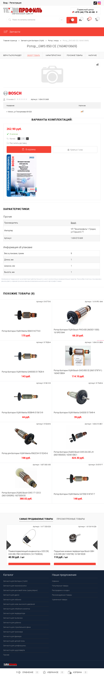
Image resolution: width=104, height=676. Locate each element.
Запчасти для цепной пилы (14, 641)
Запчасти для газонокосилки (15, 586)
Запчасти (14, 31)
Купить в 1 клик (76, 149)
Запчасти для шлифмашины (14, 646)
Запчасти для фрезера (12, 636)
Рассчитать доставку (18, 143)
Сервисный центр (86, 10)
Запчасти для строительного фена (17, 627)
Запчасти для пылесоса (12, 618)
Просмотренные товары (71, 518)
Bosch (73, 223)
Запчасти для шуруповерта (14, 650)
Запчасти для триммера (13, 632)
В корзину (31, 149)
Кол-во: (13, 138)
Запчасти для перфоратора (14, 613)
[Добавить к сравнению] (97, 64)
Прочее (6, 655)
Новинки (55, 581)
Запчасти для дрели (11, 595)
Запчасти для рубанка (12, 623)
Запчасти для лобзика (12, 600)
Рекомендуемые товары (62, 595)
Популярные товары (60, 586)
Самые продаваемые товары (36, 518)
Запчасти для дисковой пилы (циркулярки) (20, 590)
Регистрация (15, 3)
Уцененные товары (59, 600)
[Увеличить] (52, 74)
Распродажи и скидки (60, 590)
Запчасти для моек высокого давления (19, 604)
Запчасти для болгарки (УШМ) (15, 581)
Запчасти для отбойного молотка (16, 609)
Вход (5, 3)
